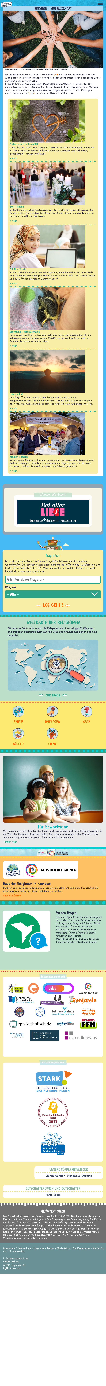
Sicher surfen (17, 1251)
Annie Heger (53, 1194)
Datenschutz (24, 1248)
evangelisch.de (11, 1261)
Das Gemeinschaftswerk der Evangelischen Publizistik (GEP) (36, 1216)
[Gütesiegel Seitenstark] (53, 1081)
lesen (14, 158)
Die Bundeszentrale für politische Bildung (37, 1225)
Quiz (86, 721)
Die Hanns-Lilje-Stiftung (54, 1222)
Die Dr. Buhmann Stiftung (76, 1225)
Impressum (9, 1248)
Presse (50, 1248)
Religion (10, 587)
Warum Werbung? (53, 494)
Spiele (18, 721)
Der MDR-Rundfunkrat (38, 1234)
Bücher (18, 744)
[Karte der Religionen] (53, 665)
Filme (52, 744)
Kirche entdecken (68, 912)
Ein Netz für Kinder (45, 1228)
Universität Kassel (28, 1222)
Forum (31, 93)
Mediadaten (63, 1248)
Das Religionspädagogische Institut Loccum (47, 1231)
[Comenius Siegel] (53, 1112)
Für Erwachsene (81, 1248)
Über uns (39, 1248)
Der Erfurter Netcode (34, 1237)
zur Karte (53, 695)
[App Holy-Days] (53, 851)
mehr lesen (11, 841)
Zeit (56, 74)
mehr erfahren (13, 895)
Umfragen (52, 721)
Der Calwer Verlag (68, 1228)
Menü (100, 3)
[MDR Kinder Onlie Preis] (53, 1143)
